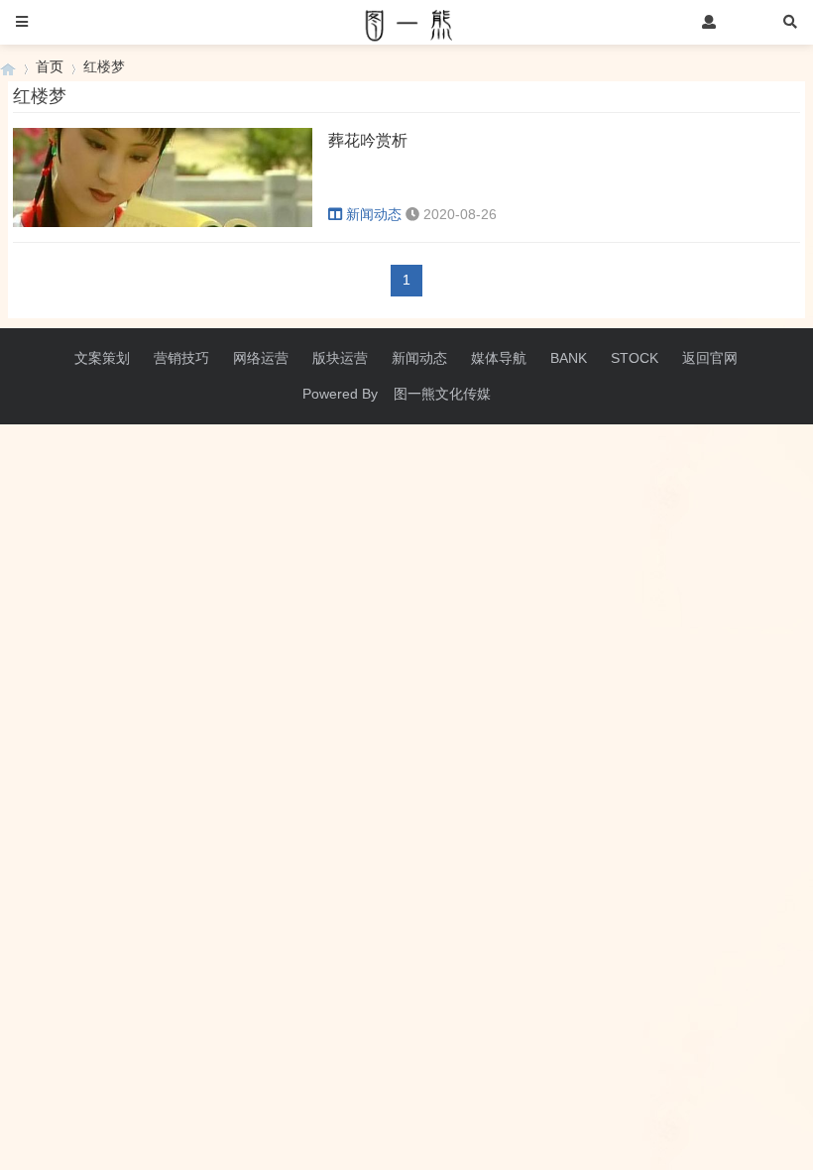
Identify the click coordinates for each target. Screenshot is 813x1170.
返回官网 (710, 358)
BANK (568, 358)
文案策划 (102, 358)
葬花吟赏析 (367, 140)
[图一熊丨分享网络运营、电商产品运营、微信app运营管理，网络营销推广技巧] (8, 67)
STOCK (634, 358)
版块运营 (340, 358)
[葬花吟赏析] (162, 222)
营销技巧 (181, 358)
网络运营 (261, 358)
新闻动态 (374, 214)
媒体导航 (498, 358)
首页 (49, 66)
